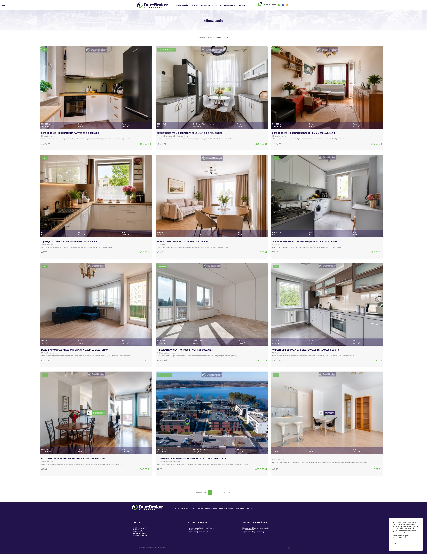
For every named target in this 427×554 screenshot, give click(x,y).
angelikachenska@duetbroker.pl (253, 532)
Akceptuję (397, 544)
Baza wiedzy (230, 5)
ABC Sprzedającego (226, 508)
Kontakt (243, 5)
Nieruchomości (181, 5)
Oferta (195, 5)
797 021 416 (194, 530)
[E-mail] (279, 5)
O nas (218, 5)
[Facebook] (283, 5)
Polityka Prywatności (400, 537)
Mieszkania (185, 508)
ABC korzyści (207, 5)
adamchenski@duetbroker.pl (198, 532)
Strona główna (207, 37)
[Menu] (3, 5)
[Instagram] (287, 5)
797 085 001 (249, 530)
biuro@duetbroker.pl (140, 535)
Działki (200, 508)
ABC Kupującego (211, 508)
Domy (193, 508)
